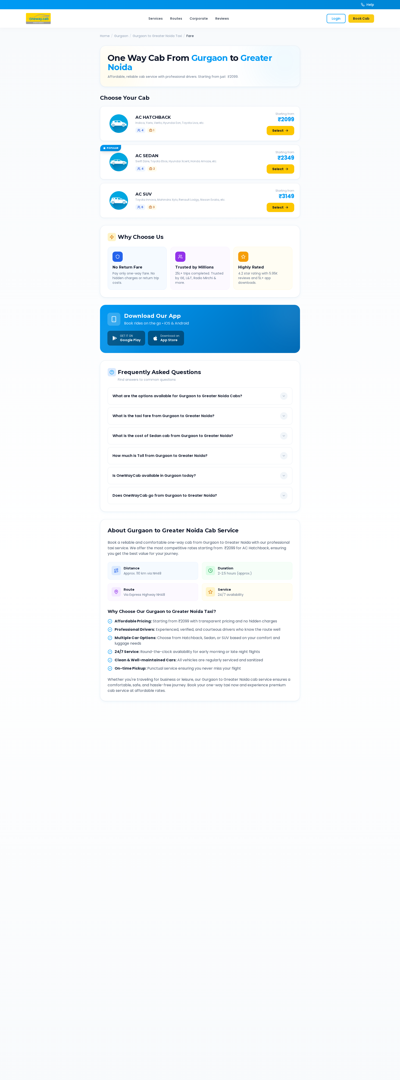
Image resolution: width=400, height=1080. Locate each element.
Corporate (199, 18)
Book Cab (361, 18)
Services (155, 18)
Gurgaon (121, 36)
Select (278, 130)
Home (105, 36)
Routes (176, 18)
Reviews (222, 18)
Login (336, 18)
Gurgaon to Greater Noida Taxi (157, 36)
